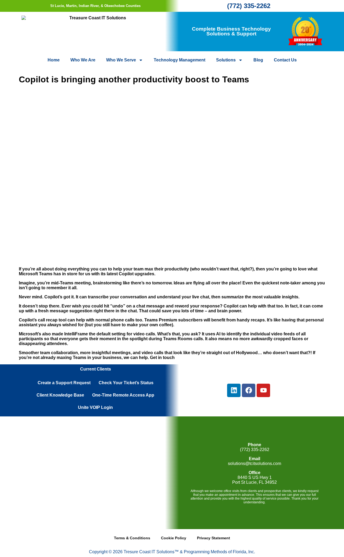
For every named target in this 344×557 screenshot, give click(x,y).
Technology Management (179, 60)
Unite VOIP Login (95, 407)
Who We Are (82, 60)
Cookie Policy (173, 538)
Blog (258, 60)
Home (54, 60)
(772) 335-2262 (248, 5)
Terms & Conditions (132, 538)
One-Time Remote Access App (123, 395)
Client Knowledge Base (60, 395)
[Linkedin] (234, 390)
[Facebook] (248, 390)
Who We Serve (121, 60)
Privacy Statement (213, 538)
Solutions (226, 60)
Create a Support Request (64, 382)
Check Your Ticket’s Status (126, 382)
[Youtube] (263, 390)
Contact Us (285, 60)
